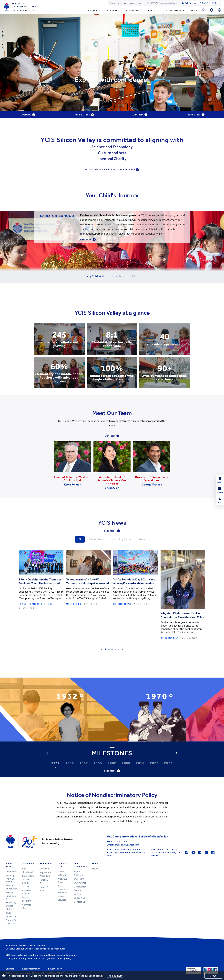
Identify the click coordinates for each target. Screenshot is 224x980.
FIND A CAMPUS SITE (22, 10)
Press (142, 539)
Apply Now (115, 3)
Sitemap (10, 968)
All (80, 539)
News (194, 10)
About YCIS (94, 10)
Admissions (133, 10)
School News (96, 539)
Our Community (175, 10)
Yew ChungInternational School (25, 5)
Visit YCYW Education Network (162, 3)
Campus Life (153, 10)
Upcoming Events (121, 539)
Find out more (115, 975)
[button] (176, 753)
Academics (113, 10)
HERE (14, 948)
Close (213, 975)
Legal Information (31, 968)
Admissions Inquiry (133, 3)
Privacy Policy (55, 968)
